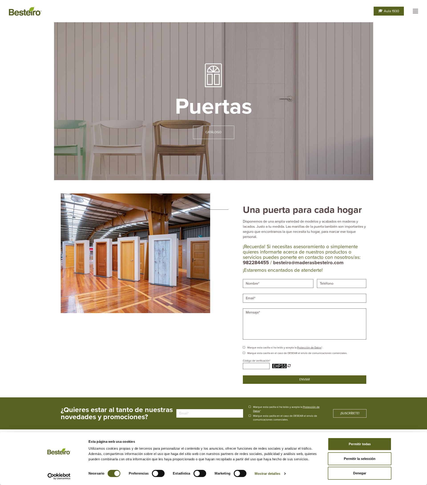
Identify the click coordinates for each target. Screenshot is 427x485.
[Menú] (415, 11)
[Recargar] (289, 366)
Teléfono (327, 278)
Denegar (359, 473)
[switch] (158, 473)
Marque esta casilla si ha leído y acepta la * (286, 408)
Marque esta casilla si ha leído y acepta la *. (285, 347)
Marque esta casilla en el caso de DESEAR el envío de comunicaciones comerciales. (297, 353)
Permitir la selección (359, 459)
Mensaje (253, 308)
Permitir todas (360, 444)
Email (250, 293)
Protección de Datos (309, 347)
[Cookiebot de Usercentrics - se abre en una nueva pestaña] (59, 476)
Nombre (252, 278)
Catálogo (213, 132)
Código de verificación (256, 360)
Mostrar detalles (267, 473)
